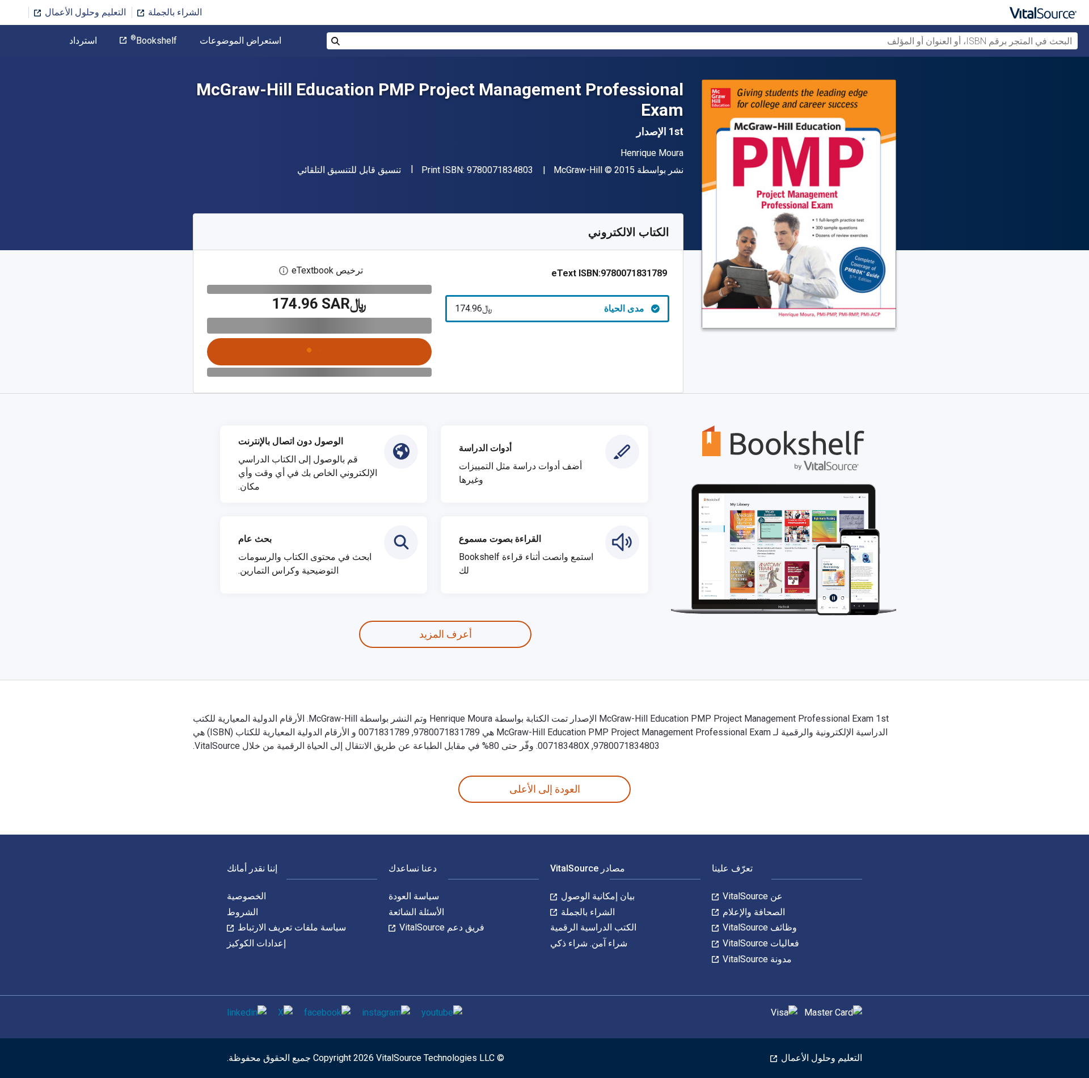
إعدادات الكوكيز (256, 943)
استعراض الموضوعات (240, 40)
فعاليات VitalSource (759, 943)
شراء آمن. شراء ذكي (588, 943)
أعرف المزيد (445, 634)
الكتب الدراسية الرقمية (593, 927)
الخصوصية (246, 896)
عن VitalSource (751, 896)
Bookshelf (153, 40)
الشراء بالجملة (174, 12)
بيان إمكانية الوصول (597, 896)
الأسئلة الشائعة (416, 912)
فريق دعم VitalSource (440, 927)
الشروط (242, 912)
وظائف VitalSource (758, 927)
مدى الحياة (550, 308)
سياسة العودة (414, 896)
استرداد (83, 40)
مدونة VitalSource (756, 959)
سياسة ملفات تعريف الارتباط (290, 927)
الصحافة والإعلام (752, 912)
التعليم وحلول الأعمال (84, 12)
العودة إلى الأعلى (544, 789)
